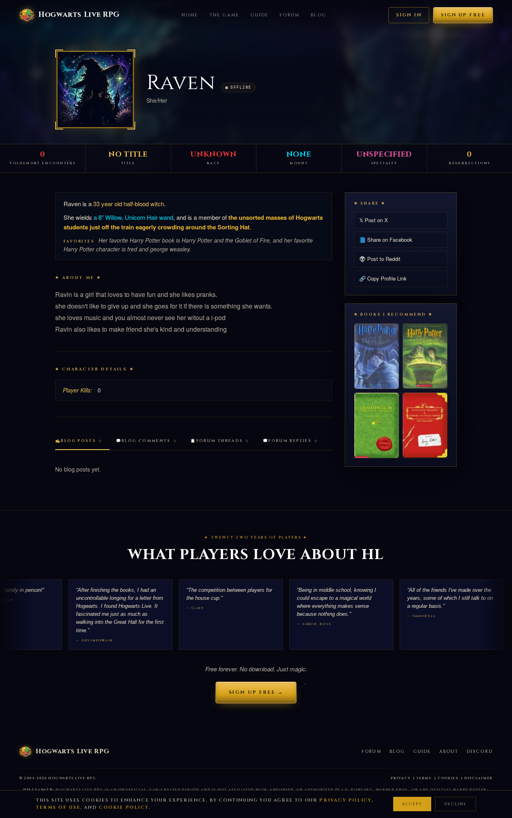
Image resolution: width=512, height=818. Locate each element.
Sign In (409, 15)
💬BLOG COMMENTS (146, 441)
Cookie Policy (124, 807)
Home (190, 15)
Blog (318, 15)
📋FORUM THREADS (219, 441)
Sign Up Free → (256, 692)
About (449, 751)
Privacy (400, 778)
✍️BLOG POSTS (78, 441)
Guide (259, 15)
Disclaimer (478, 778)
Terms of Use (58, 807)
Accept (412, 804)
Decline (455, 804)
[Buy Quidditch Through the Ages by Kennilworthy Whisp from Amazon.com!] (376, 425)
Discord (480, 751)
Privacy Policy (345, 800)
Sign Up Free (463, 15)
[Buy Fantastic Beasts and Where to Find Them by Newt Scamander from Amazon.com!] (425, 425)
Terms (424, 778)
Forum (290, 15)
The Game (225, 15)
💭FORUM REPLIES (290, 441)
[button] (95, 89)
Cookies (448, 778)
